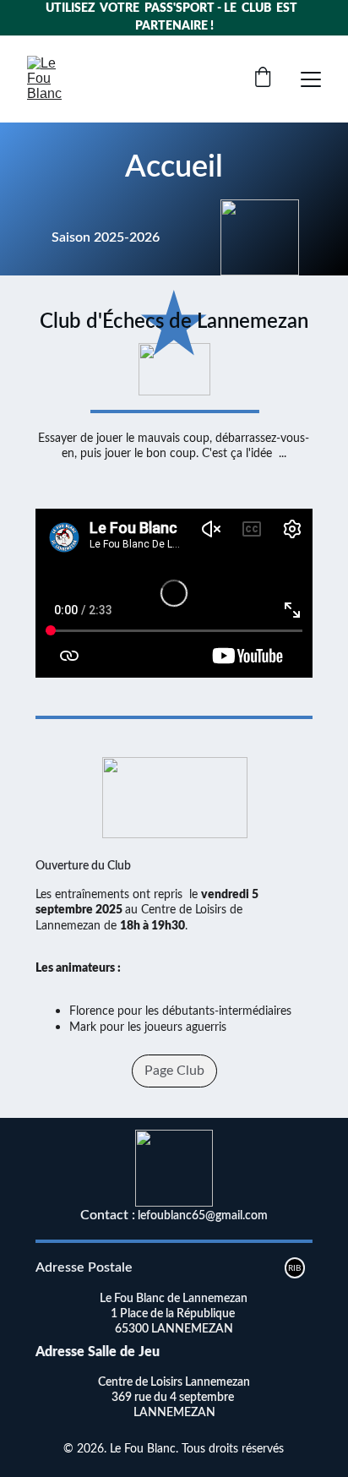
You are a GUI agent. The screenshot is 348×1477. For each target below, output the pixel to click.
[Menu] (311, 79)
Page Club (174, 1070)
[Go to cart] (263, 79)
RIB (294, 1268)
